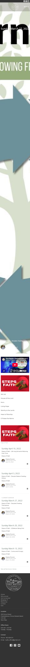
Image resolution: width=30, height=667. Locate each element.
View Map (4, 620)
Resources (4, 602)
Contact (3, 604)
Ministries (3, 600)
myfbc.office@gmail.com (12, 640)
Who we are (4, 596)
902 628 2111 (9, 637)
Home (3, 594)
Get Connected (5, 598)
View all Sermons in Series (8, 569)
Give (2, 605)
